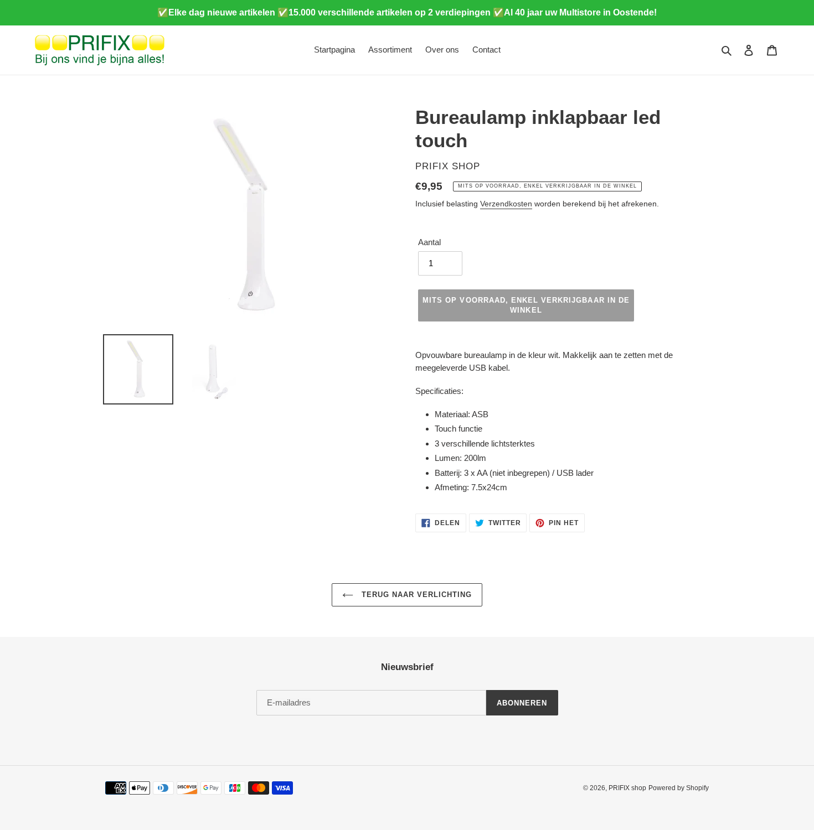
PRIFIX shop (627, 788)
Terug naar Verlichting (415, 594)
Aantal (429, 242)
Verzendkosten (506, 203)
